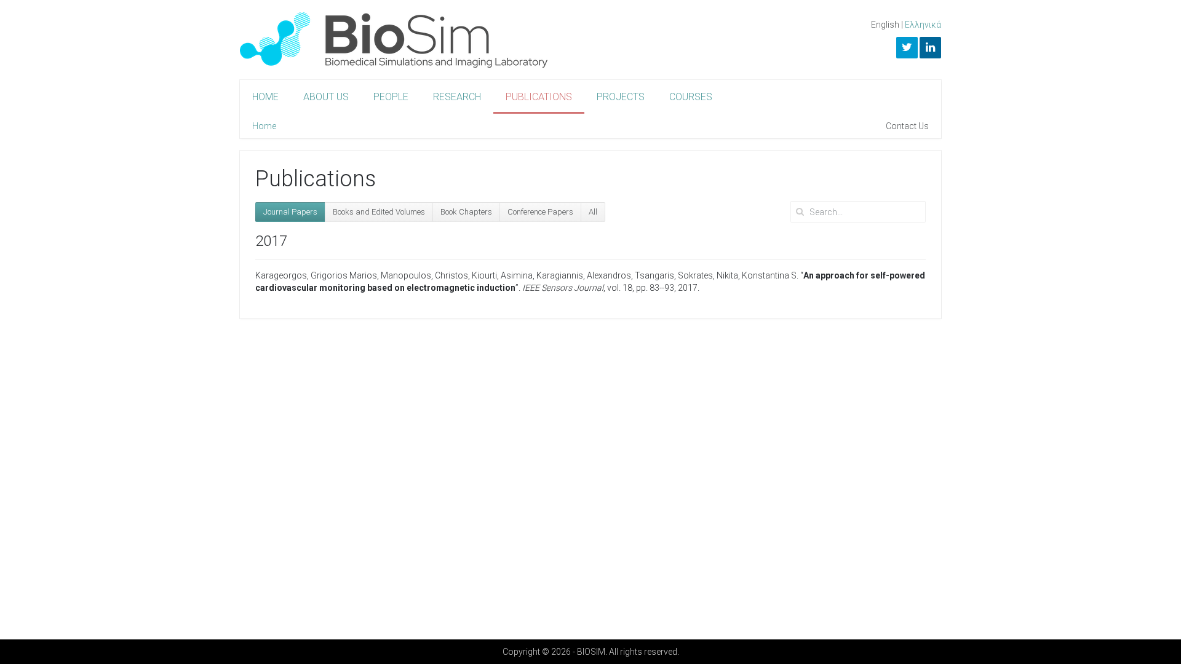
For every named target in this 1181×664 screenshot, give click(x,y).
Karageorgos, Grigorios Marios (316, 275)
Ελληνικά (923, 25)
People (390, 97)
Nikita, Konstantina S (757, 275)
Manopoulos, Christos (424, 275)
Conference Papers (540, 211)
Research (457, 97)
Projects (621, 97)
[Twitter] (907, 47)
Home (265, 97)
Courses (690, 97)
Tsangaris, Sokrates (674, 275)
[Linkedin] (930, 47)
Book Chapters (466, 211)
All (593, 211)
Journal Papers (290, 211)
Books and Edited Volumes (379, 211)
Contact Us (907, 126)
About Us (326, 97)
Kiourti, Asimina (502, 275)
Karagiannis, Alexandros (583, 275)
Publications (539, 97)
